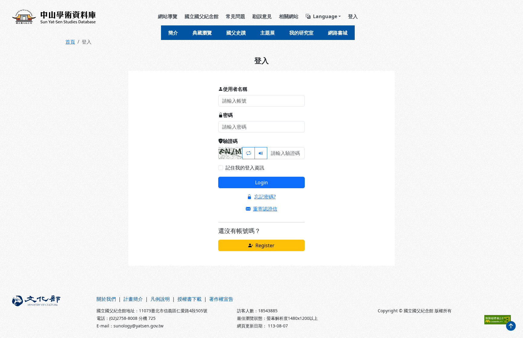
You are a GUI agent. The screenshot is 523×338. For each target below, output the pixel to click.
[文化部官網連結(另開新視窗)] (50, 312)
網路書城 (337, 32)
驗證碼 (230, 141)
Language (325, 16)
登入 (353, 16)
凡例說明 (160, 299)
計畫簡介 (133, 299)
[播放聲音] (261, 153)
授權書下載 (189, 299)
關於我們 (106, 299)
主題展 (267, 32)
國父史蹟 (236, 32)
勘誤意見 (262, 16)
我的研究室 (301, 32)
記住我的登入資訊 (244, 167)
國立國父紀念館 (202, 16)
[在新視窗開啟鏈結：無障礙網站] (497, 319)
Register (265, 245)
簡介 (173, 32)
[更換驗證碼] (248, 153)
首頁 (70, 41)
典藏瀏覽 (202, 32)
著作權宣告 (221, 299)
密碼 (228, 115)
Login (261, 182)
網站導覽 (167, 16)
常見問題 (235, 16)
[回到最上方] (511, 326)
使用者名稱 (235, 89)
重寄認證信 (265, 208)
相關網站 (288, 16)
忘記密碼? (265, 196)
